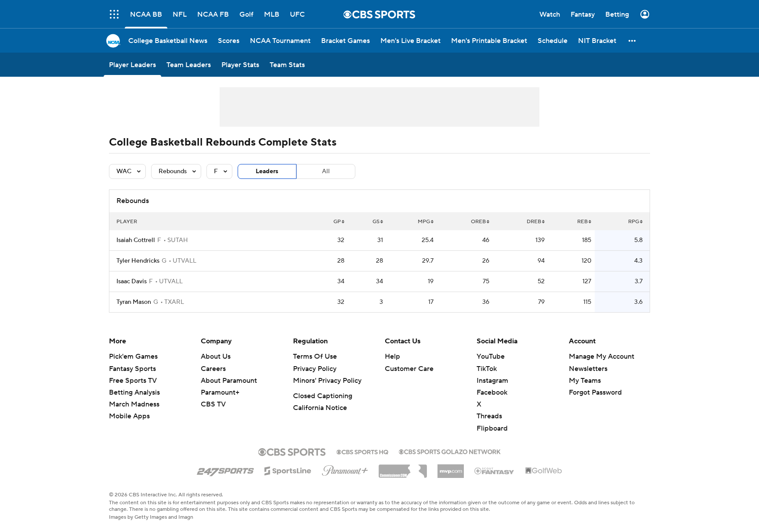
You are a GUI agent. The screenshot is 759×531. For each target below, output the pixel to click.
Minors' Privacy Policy (327, 380)
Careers (213, 368)
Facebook (492, 392)
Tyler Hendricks (137, 261)
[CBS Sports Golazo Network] (450, 450)
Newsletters (588, 368)
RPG (633, 221)
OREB (478, 221)
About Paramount (229, 380)
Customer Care (409, 368)
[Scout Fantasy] (494, 470)
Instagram (492, 380)
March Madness (134, 404)
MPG (424, 221)
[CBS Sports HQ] (362, 451)
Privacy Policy (314, 368)
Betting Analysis (134, 392)
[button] (114, 14)
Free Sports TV (133, 380)
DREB (534, 221)
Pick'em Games (133, 356)
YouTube (491, 356)
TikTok (487, 368)
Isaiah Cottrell (135, 240)
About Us (216, 356)
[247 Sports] (225, 469)
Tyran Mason (133, 302)
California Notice (320, 407)
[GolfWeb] (543, 471)
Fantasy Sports (132, 368)
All (326, 171)
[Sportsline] (287, 469)
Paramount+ (220, 392)
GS (376, 221)
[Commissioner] (403, 467)
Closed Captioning (322, 396)
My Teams (585, 380)
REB (582, 221)
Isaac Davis (131, 281)
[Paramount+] (345, 468)
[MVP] (450, 467)
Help (392, 356)
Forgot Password (595, 392)
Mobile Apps (129, 416)
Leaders (267, 171)
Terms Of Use (315, 356)
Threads (489, 416)
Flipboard (492, 428)
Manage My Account (601, 356)
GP (337, 221)
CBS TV (213, 404)
